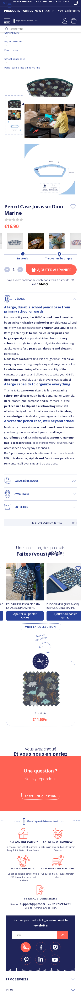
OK (62, 934)
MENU (7, 23)
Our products (11, 32)
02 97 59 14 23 (61, 904)
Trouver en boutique (58, 258)
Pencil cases (11, 50)
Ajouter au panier (54, 269)
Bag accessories (13, 41)
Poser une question (40, 796)
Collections (72, 11)
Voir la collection (40, 627)
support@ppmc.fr (32, 904)
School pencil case (14, 58)
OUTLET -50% (54, 11)
